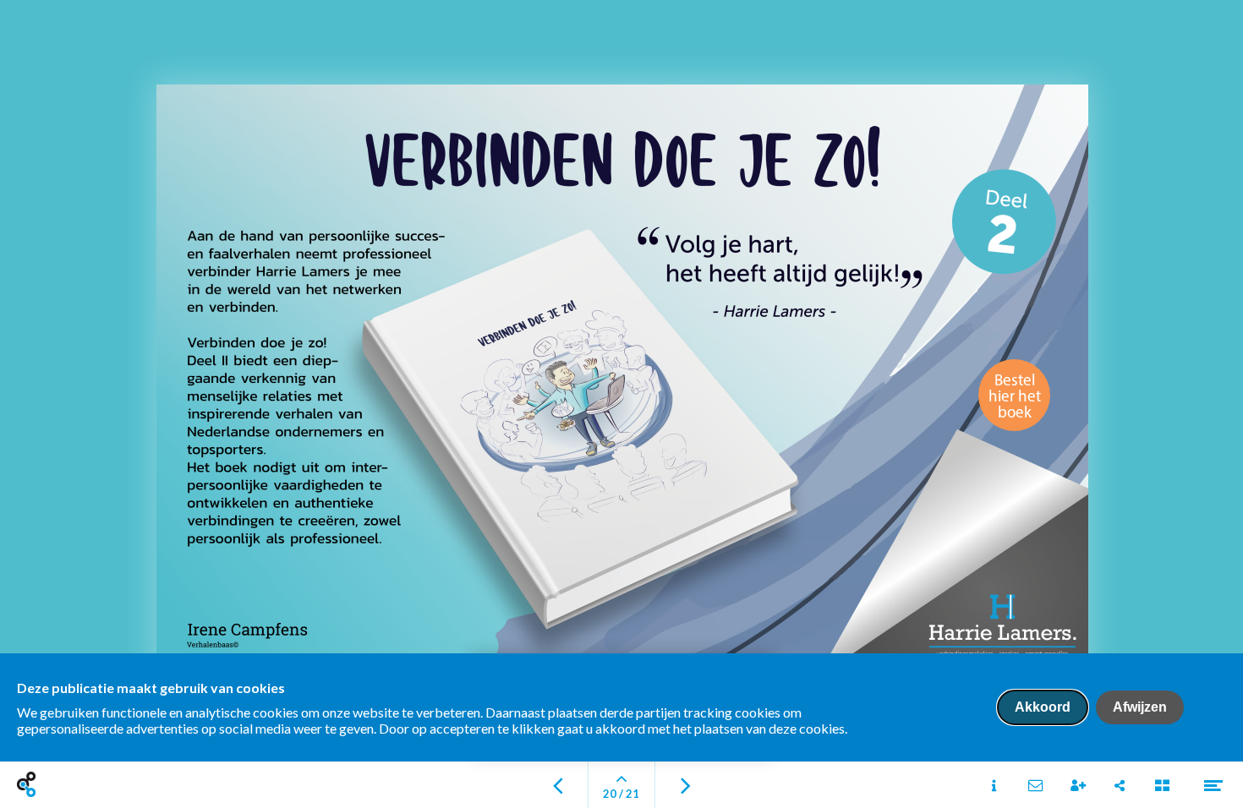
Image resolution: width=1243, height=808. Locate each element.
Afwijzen (1140, 707)
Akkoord (1043, 707)
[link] (1014, 395)
